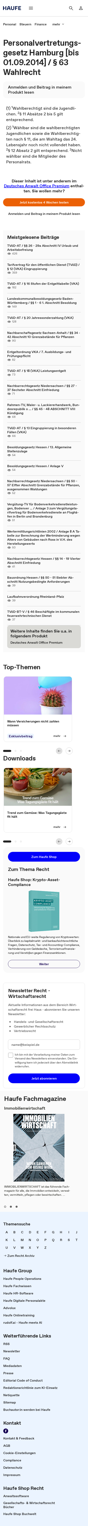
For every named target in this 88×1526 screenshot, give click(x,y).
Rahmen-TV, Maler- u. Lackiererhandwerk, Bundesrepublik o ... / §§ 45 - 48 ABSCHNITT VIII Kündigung (43, 409)
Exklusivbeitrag (20, 736)
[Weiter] (69, 750)
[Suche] (71, 8)
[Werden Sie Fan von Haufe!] (5, 1431)
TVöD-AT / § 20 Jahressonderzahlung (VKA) (40, 318)
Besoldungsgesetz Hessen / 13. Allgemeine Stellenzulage (39, 449)
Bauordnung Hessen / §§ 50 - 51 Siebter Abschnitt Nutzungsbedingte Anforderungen (40, 579)
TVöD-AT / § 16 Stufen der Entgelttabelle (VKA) (43, 284)
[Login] (81, 8)
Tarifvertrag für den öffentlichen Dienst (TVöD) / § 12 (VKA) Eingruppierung (43, 267)
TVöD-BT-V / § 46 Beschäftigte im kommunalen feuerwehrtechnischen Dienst (43, 614)
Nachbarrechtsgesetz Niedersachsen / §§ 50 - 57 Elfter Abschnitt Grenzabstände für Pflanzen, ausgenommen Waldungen (43, 485)
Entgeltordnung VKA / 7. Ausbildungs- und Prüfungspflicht (39, 354)
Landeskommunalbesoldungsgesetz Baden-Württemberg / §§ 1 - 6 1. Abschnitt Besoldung (42, 301)
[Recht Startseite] (13, 8)
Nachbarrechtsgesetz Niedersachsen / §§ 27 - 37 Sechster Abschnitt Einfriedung (42, 388)
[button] (44, 202)
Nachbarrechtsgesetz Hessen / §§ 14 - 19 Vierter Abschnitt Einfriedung (43, 561)
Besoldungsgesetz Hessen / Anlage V (35, 466)
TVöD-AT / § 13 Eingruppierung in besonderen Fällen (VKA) (41, 430)
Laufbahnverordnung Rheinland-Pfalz (35, 597)
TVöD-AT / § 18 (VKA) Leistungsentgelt (36, 371)
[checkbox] (10, 1055)
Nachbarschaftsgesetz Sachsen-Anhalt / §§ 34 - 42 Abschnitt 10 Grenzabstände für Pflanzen (43, 335)
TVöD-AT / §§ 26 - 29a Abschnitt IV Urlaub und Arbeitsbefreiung (42, 248)
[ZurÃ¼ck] (59, 751)
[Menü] (31, 8)
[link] (9, 24)
